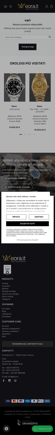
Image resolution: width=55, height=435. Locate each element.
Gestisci (39, 217)
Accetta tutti (27, 224)
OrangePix (35, 240)
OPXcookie (20, 240)
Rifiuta (16, 217)
